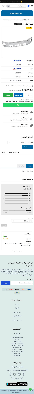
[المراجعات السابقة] (2, 225)
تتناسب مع (30, 76)
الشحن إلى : (30, 142)
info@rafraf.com (16, 367)
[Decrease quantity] (31, 95)
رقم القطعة (30, 64)
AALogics (15, 392)
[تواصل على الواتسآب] (30, 390)
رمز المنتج (30, 72)
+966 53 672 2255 (10, 101)
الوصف (31, 80)
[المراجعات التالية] (5, 225)
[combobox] (24, 142)
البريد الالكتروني (30, 279)
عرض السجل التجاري (27, 275)
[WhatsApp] (18, 105)
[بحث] (8, 6)
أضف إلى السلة (18, 95)
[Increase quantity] (26, 95)
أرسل (5, 283)
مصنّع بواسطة (30, 60)
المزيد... (16, 76)
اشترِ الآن (8, 95)
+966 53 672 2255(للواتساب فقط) (16, 370)
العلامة (31, 68)
